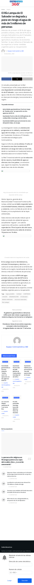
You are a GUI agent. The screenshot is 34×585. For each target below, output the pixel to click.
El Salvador (24, 297)
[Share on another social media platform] (28, 78)
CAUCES (4, 297)
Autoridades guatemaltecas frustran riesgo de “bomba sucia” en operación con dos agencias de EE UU (16, 111)
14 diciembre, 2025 (9, 54)
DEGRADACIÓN (14, 297)
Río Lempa (5, 302)
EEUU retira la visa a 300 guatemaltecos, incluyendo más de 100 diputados (18, 499)
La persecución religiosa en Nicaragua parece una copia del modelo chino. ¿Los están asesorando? (12, 460)
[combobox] (13, 572)
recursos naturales (20, 299)
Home (3, 9)
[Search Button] (32, 3)
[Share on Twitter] (17, 78)
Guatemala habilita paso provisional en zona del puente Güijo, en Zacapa (28, 370)
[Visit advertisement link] (17, 521)
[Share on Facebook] (6, 78)
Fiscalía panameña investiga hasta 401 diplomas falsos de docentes (16, 407)
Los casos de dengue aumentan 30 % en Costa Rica (5, 405)
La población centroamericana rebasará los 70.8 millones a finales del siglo (18, 483)
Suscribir (25, 580)
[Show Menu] (2, 3)
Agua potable (10, 294)
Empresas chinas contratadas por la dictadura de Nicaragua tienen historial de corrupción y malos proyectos (19, 474)
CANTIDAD (27, 294)
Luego (9, 580)
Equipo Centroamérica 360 (16, 51)
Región (8, 9)
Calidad (19, 294)
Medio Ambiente (7, 299)
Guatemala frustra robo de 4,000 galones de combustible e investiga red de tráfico (17, 371)
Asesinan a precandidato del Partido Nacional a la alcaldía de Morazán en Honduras (19, 491)
